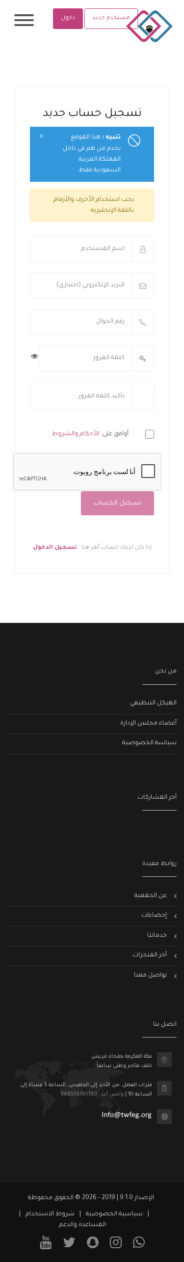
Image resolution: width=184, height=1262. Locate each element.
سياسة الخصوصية (149, 743)
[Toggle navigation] (24, 22)
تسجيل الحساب (117, 503)
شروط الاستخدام (50, 1214)
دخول (68, 18)
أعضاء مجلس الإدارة (148, 723)
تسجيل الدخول (55, 548)
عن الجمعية (150, 896)
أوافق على (94, 434)
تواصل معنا (150, 975)
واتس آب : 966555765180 (92, 1094)
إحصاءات (154, 915)
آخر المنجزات (149, 955)
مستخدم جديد (111, 18)
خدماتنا (157, 935)
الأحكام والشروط (76, 434)
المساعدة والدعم (82, 1225)
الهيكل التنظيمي (153, 703)
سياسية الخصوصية (114, 1214)
